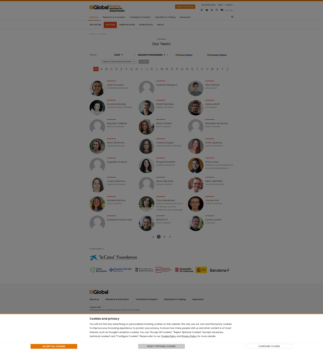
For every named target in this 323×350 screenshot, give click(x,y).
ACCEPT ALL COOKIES (54, 346)
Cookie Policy (168, 336)
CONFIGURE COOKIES (269, 346)
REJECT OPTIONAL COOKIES (161, 346)
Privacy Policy (189, 336)
